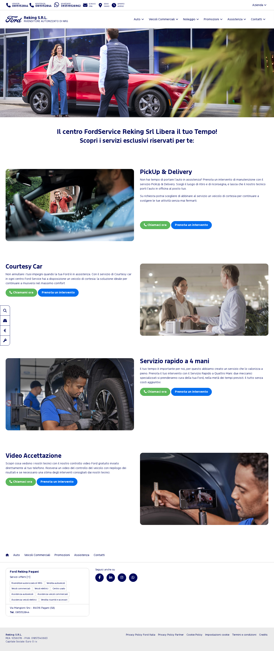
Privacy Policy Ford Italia (140, 635)
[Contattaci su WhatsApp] (133, 577)
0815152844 (19, 612)
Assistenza (81, 555)
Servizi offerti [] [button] (20, 577)
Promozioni (62, 555)
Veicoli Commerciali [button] (162, 19)
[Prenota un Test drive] (5, 320)
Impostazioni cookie (217, 635)
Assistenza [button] (235, 19)
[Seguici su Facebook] (99, 577)
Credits (263, 635)
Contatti (99, 555)
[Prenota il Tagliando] (5, 341)
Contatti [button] (256, 19)
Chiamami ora (22, 292)
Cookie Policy (194, 635)
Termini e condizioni (244, 635)
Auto (16, 555)
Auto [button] (137, 19)
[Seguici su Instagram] (122, 577)
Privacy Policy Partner (171, 635)
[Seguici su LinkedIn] (111, 577)
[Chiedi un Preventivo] (5, 331)
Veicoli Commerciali (37, 555)
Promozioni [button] (211, 19)
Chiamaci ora (156, 225)
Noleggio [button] (189, 19)
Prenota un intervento (191, 225)
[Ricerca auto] (5, 310)
